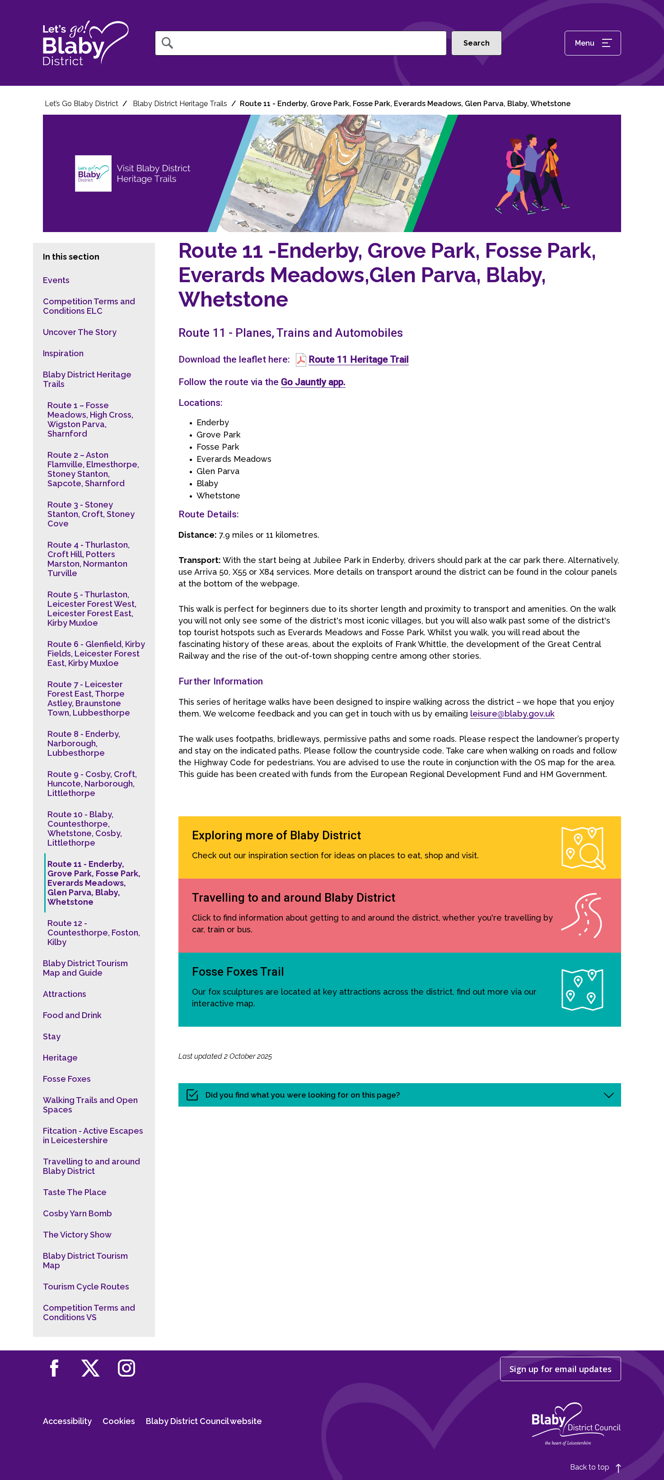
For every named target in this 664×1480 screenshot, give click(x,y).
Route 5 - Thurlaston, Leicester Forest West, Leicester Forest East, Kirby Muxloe (91, 609)
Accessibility (67, 1421)
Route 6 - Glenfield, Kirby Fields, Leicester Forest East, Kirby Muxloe (96, 653)
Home (86, 42)
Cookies (119, 1421)
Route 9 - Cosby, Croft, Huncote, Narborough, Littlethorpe (92, 783)
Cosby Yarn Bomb (77, 1213)
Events (56, 280)
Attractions (64, 994)
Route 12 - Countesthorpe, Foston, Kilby (93, 932)
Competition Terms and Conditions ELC (89, 306)
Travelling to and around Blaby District (91, 1166)
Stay (52, 1036)
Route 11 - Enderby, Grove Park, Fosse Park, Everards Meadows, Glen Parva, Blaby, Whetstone (93, 883)
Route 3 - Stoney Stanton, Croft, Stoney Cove (91, 514)
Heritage (60, 1057)
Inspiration (63, 353)
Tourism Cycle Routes (86, 1286)
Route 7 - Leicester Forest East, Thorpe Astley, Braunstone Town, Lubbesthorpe (88, 698)
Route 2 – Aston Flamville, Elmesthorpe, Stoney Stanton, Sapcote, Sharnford (93, 469)
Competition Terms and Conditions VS (89, 1312)
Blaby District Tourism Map (85, 1260)
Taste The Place (75, 1192)
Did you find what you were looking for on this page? (303, 1094)
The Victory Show (77, 1234)
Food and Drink (72, 1015)
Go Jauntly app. (313, 381)
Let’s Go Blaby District (81, 103)
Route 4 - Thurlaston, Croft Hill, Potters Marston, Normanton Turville (88, 559)
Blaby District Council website (204, 1421)
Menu (584, 43)
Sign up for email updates (561, 1369)
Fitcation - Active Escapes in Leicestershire (93, 1135)
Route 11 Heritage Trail (359, 359)
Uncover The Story (80, 332)
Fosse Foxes (67, 1079)
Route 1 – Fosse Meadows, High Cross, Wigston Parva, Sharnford (90, 419)
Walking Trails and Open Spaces (90, 1104)
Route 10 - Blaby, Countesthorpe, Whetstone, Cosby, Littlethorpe (84, 828)
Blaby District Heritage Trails (180, 103)
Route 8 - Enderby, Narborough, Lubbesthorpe (83, 743)
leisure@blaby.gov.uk (512, 713)
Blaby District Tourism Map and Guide (85, 968)
